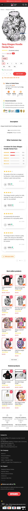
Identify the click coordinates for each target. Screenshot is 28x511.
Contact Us (3, 475)
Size (3, 61)
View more (14, 359)
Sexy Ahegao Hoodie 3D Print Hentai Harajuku (7, 309)
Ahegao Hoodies (10, 9)
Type (3, 56)
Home (2, 9)
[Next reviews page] (24, 260)
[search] (23, 5)
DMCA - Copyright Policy (7, 460)
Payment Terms (5, 471)
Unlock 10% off (3, 504)
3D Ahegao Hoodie (6, 350)
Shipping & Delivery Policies (7, 469)
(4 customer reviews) (14, 50)
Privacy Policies (5, 458)
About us (3, 453)
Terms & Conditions (5, 455)
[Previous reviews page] (17, 260)
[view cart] (26, 5)
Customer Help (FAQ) (6, 478)
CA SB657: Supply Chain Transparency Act (11, 462)
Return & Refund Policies (7, 473)
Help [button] (25, 509)
